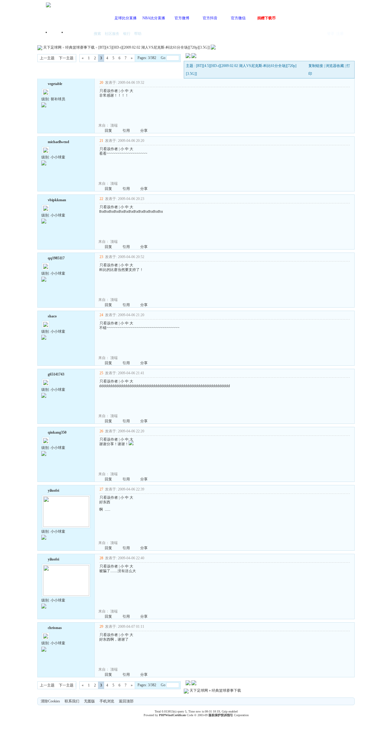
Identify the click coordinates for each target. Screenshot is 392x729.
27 (101, 489)
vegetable (55, 84)
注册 (340, 33)
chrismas (55, 628)
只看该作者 (109, 91)
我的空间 (78, 34)
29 (101, 626)
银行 (126, 33)
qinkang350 (57, 432)
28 (101, 558)
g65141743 (56, 374)
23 (101, 257)
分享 (144, 130)
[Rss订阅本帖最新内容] (213, 47)
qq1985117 (56, 258)
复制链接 (315, 66)
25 (101, 373)
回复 (108, 130)
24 (101, 315)
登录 (330, 33)
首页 (58, 34)
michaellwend (58, 142)
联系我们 (72, 701)
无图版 (89, 701)
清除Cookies (50, 701)
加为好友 (43, 83)
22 (101, 199)
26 (101, 431)
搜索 (97, 33)
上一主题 (47, 58)
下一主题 (66, 58)
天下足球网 (52, 47)
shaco (52, 316)
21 (101, 141)
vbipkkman (57, 200)
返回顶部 (126, 701)
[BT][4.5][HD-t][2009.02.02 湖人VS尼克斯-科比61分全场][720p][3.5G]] (154, 47)
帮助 (137, 33)
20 (101, 82)
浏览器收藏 (335, 66)
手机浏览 (107, 701)
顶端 (114, 125)
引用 (126, 130)
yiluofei (53, 490)
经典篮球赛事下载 (80, 47)
